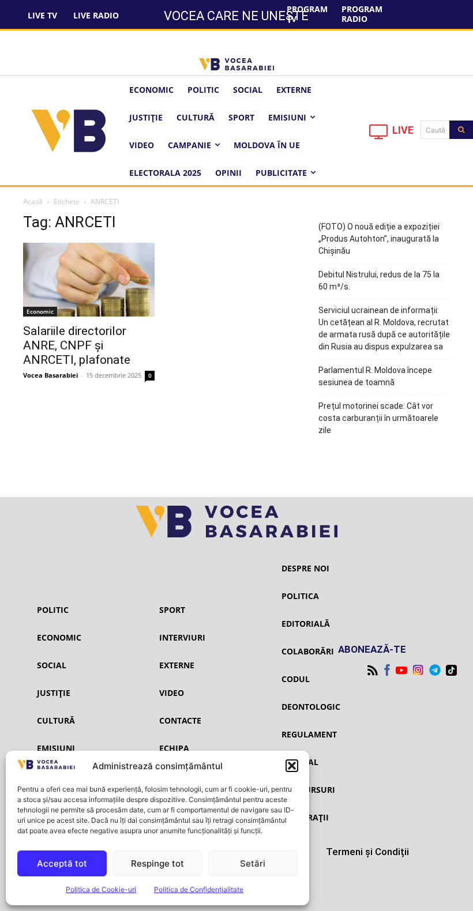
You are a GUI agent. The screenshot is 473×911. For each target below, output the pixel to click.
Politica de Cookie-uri (101, 889)
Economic (40, 311)
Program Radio (361, 13)
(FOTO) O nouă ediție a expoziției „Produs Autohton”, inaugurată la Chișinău (379, 238)
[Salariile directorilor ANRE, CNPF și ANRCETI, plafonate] (89, 280)
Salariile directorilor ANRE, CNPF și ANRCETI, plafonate (76, 345)
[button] (292, 765)
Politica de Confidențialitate (198, 889)
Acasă (33, 201)
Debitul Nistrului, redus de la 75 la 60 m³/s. (379, 280)
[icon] (379, 135)
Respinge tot (157, 863)
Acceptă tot (62, 863)
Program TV (307, 13)
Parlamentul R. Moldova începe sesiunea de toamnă (375, 376)
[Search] (461, 130)
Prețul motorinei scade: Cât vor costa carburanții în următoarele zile (378, 418)
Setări (252, 863)
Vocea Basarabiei (50, 375)
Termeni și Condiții (367, 851)
